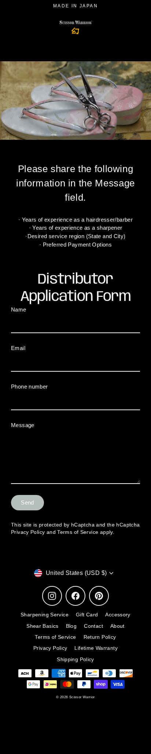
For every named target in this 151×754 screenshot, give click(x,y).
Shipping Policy (75, 659)
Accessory (117, 615)
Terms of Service (77, 532)
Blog (71, 626)
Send (27, 502)
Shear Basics (42, 626)
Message (22, 425)
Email (18, 348)
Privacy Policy (28, 532)
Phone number (29, 386)
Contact (93, 626)
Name (18, 309)
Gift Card (87, 615)
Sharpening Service (45, 615)
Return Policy (100, 637)
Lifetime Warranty (96, 648)
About (117, 626)
